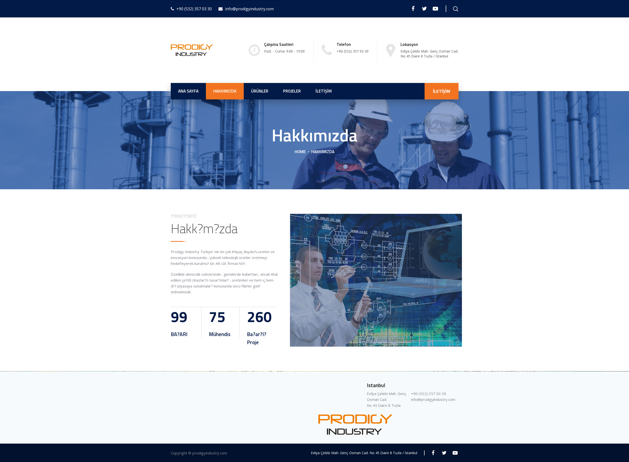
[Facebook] (413, 8)
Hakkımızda (224, 91)
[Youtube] (435, 8)
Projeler (292, 91)
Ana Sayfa (188, 91)
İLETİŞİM (441, 91)
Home (300, 152)
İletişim (323, 91)
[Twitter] (424, 8)
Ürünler (259, 91)
